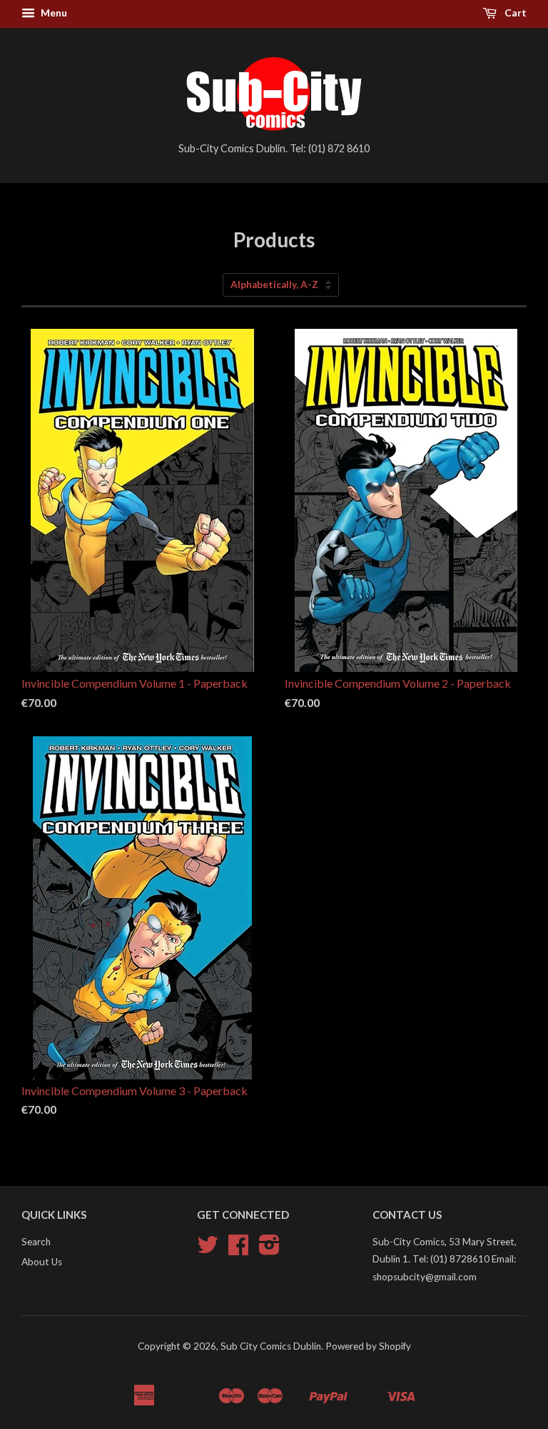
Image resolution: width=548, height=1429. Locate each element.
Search (36, 1241)
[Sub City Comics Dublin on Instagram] (269, 1249)
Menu (53, 12)
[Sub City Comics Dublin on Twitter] (207, 1249)
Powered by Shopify (368, 1346)
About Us (41, 1261)
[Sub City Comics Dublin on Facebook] (238, 1249)
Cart (514, 12)
